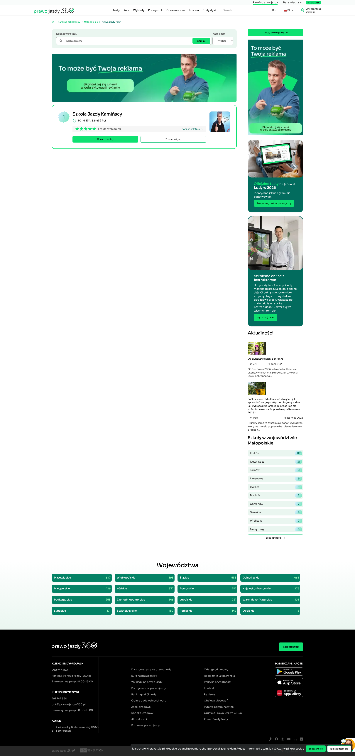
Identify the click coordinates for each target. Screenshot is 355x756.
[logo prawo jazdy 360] (54, 10)
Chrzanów (274, 503)
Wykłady (138, 10)
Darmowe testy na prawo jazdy (151, 669)
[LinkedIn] (295, 739)
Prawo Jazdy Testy (216, 719)
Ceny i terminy (105, 139)
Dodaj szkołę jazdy (273, 32)
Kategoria (218, 34)
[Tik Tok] (270, 739)
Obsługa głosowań (216, 700)
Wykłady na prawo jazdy (147, 682)
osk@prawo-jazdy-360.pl (69, 704)
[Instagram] (282, 739)
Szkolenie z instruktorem (182, 10)
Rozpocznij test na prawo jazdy (274, 203)
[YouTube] (289, 739)
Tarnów (275, 470)
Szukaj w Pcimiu (66, 34)
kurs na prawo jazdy (144, 675)
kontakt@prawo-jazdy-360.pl (71, 675)
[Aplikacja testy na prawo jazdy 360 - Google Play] (289, 672)
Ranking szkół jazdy (265, 2)
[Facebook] (276, 739)
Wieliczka (274, 520)
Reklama (209, 694)
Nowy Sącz (275, 461)
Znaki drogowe (141, 706)
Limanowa (275, 478)
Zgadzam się (316, 748)
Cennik (227, 10)
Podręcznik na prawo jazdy (148, 688)
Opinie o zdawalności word (148, 700)
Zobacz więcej (173, 139)
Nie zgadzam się (339, 748)
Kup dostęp (291, 646)
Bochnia (274, 495)
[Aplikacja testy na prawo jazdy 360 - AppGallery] (289, 693)
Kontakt (209, 688)
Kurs (126, 10)
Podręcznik (155, 10)
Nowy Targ (275, 529)
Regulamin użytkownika (219, 675)
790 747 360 (60, 670)
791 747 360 (59, 698)
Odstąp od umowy (216, 669)
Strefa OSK (313, 2)
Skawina (275, 512)
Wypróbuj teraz (265, 317)
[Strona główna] (53, 22)
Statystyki (209, 10)
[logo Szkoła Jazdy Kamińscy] (219, 121)
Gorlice (275, 487)
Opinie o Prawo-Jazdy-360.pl (223, 713)
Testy (116, 10)
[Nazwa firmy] (91, 751)
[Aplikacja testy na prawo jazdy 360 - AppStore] (289, 682)
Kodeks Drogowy (142, 713)
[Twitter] (301, 739)
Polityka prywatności (217, 682)
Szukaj (201, 41)
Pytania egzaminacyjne (219, 706)
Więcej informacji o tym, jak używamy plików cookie (270, 748)
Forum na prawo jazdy (145, 725)
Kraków (275, 453)
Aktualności (139, 719)
